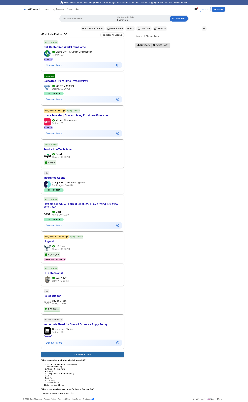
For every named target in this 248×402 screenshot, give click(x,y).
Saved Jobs (73, 9)
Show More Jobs (82, 354)
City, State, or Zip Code (125, 17)
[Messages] (196, 9)
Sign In (205, 9)
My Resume (58, 9)
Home (46, 9)
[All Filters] (204, 28)
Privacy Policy (50, 399)
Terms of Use (64, 399)
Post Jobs (218, 9)
